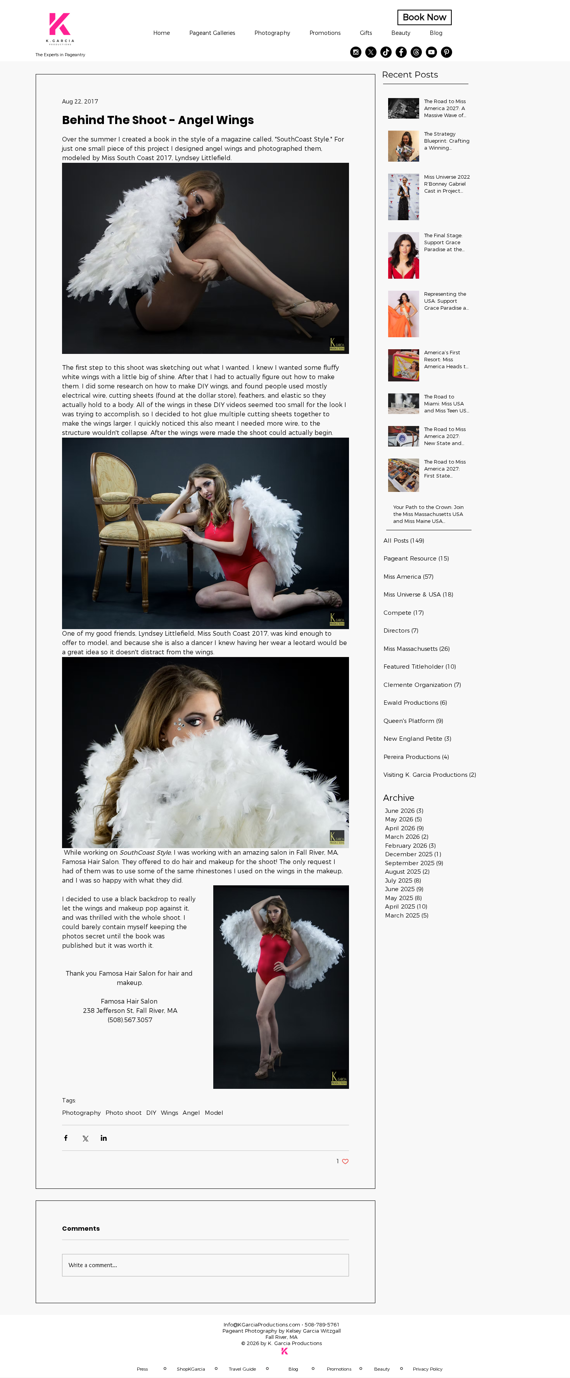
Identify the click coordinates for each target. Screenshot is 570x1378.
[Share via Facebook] (65, 1138)
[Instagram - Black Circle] (355, 52)
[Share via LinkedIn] (103, 1138)
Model (214, 1112)
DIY (151, 1112)
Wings (169, 1112)
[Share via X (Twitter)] (84, 1138)
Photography (81, 1112)
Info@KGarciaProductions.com (262, 1324)
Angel (191, 1112)
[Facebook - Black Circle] (401, 52)
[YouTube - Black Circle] (431, 52)
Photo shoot (123, 1112)
